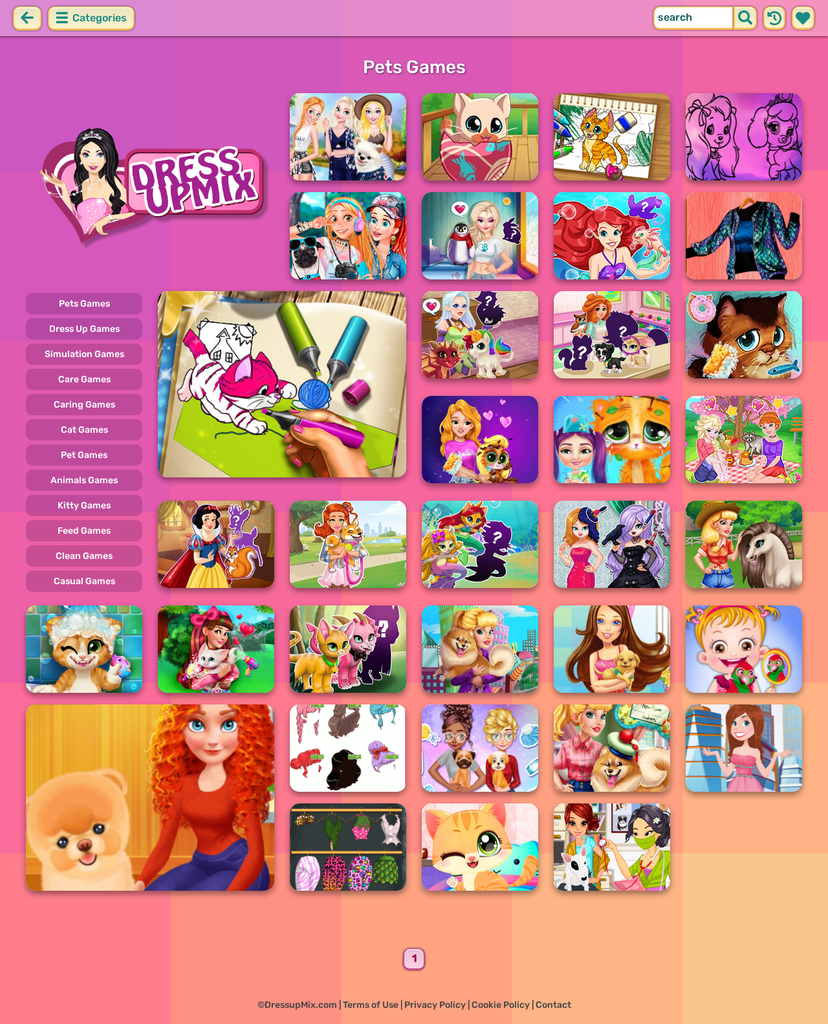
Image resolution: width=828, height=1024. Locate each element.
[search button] (745, 18)
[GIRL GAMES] (150, 186)
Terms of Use (370, 1004)
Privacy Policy (435, 1004)
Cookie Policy (501, 1004)
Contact (553, 1004)
